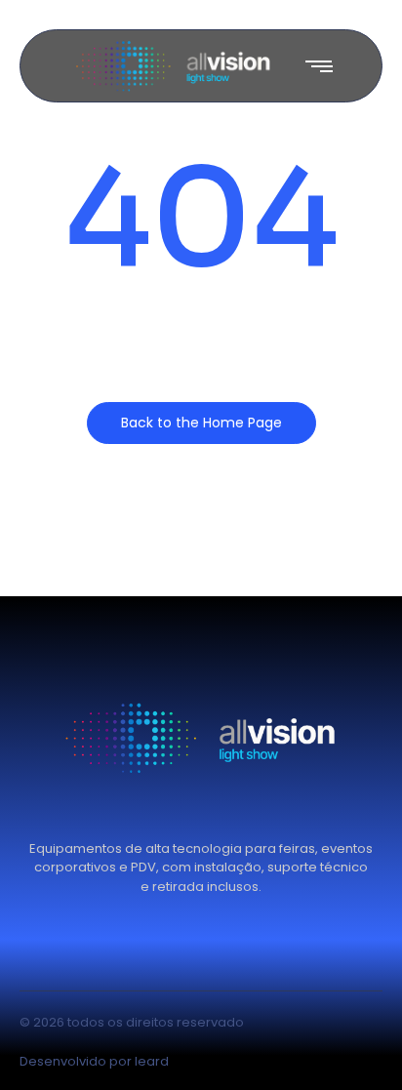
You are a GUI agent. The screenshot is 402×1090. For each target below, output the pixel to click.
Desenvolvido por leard (94, 1061)
